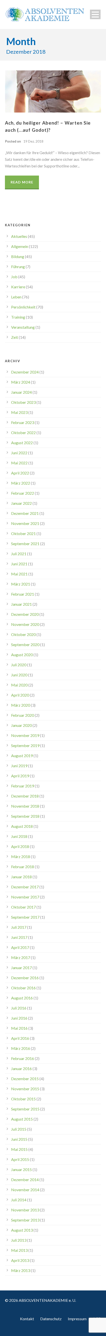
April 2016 (20, 1038)
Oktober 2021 (23, 533)
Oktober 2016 (23, 987)
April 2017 (20, 947)
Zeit (14, 337)
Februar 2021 (22, 594)
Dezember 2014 (25, 1179)
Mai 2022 (19, 462)
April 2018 (20, 846)
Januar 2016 (21, 1068)
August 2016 (22, 997)
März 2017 (20, 957)
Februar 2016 (22, 1058)
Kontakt (27, 1318)
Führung (18, 266)
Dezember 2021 (25, 513)
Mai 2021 (19, 573)
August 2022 (22, 442)
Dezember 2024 (25, 372)
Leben (16, 296)
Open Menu (95, 14)
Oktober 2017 (23, 907)
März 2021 (20, 584)
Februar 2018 (22, 866)
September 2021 (25, 543)
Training (18, 317)
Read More (22, 182)
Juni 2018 (19, 836)
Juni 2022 (19, 452)
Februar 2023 (22, 422)
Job (14, 276)
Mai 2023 (19, 412)
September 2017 (25, 917)
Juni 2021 (19, 563)
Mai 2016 (19, 1028)
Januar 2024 (21, 392)
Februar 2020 (22, 715)
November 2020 (25, 624)
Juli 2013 (18, 1240)
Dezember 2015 (25, 1078)
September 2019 (25, 745)
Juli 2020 (18, 664)
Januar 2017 (21, 967)
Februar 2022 (22, 493)
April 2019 (20, 775)
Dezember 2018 (25, 796)
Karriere (18, 286)
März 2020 (20, 705)
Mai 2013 (19, 1250)
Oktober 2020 (23, 634)
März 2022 (20, 483)
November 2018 (25, 806)
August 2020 (22, 654)
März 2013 (20, 1270)
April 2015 (20, 1159)
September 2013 (25, 1220)
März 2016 (20, 1048)
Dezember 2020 (25, 614)
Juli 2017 (18, 927)
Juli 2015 (18, 1129)
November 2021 (25, 523)
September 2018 (25, 816)
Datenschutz (51, 1318)
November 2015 (25, 1088)
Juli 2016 (18, 1008)
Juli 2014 (18, 1199)
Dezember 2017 (25, 886)
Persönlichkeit (23, 307)
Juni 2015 (19, 1139)
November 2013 (25, 1209)
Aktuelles (19, 236)
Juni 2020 (19, 674)
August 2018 (22, 826)
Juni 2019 (19, 765)
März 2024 (20, 382)
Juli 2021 (18, 553)
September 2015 (25, 1109)
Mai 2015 (19, 1149)
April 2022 (20, 473)
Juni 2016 (19, 1018)
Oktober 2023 (23, 402)
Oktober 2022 (23, 432)
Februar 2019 (22, 785)
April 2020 (20, 695)
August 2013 (22, 1230)
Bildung (17, 256)
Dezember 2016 (25, 977)
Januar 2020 (21, 725)
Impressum (77, 1318)
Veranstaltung (23, 327)
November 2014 (25, 1189)
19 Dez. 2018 (33, 141)
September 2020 (25, 644)
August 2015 (22, 1119)
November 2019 (25, 735)
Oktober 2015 (23, 1098)
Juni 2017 (19, 937)
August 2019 (22, 755)
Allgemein (19, 246)
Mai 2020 (19, 685)
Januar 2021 (21, 604)
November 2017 (25, 897)
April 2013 (20, 1260)
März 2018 (20, 856)
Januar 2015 (21, 1169)
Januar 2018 (21, 876)
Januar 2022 (21, 503)
